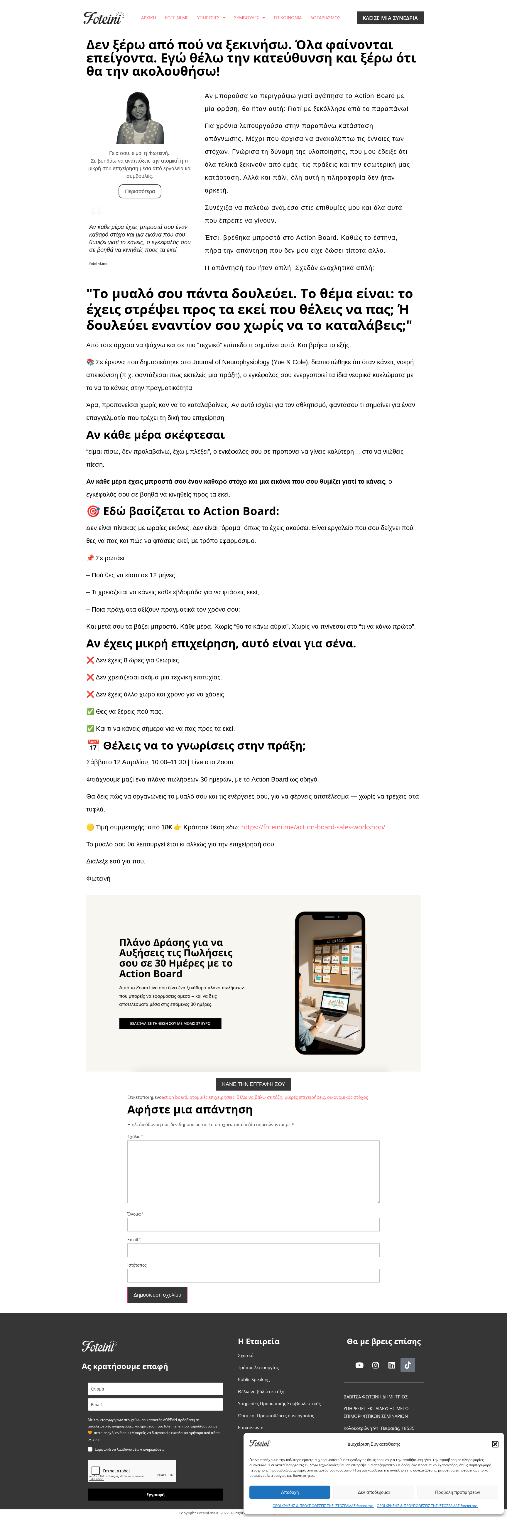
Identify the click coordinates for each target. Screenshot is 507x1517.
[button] (495, 1444)
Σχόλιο (135, 1136)
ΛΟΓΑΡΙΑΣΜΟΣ (325, 18)
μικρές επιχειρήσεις (305, 1097)
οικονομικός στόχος (347, 1097)
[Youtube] (359, 1365)
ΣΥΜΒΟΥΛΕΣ (246, 18)
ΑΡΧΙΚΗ (148, 18)
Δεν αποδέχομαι (374, 1492)
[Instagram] (375, 1365)
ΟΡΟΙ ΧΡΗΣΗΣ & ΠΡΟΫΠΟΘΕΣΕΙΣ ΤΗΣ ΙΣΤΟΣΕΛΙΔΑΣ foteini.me (323, 1505)
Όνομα (135, 1213)
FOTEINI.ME (176, 18)
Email (134, 1239)
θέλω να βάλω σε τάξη (259, 1097)
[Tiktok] (407, 1365)
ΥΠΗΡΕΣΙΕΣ (208, 18)
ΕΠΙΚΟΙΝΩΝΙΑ (288, 18)
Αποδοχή (290, 1492)
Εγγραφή (155, 1494)
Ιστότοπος (137, 1265)
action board (174, 1097)
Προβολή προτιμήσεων (457, 1492)
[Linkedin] (391, 1365)
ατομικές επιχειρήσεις (212, 1097)
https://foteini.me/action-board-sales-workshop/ (313, 826)
